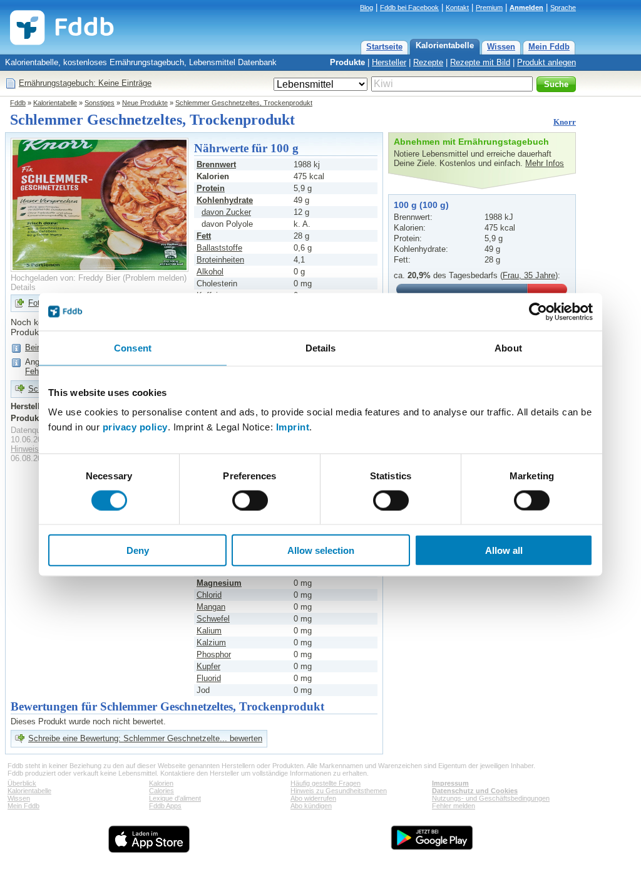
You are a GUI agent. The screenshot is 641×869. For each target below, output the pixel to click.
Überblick (22, 783)
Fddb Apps (165, 805)
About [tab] (508, 347)
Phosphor (214, 654)
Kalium (209, 630)
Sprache (563, 7)
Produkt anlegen (546, 62)
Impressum (450, 783)
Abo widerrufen (313, 798)
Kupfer (208, 666)
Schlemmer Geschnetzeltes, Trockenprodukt (243, 103)
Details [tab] (320, 347)
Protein (211, 188)
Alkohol (210, 271)
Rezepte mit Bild (480, 62)
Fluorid (209, 678)
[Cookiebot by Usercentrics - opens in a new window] (538, 311)
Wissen (501, 46)
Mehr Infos (544, 163)
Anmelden (526, 7)
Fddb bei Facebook (409, 7)
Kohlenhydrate (225, 200)
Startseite (384, 46)
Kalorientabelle (445, 45)
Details (23, 287)
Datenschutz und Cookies (475, 790)
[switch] (250, 500)
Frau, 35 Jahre (529, 275)
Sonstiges (100, 103)
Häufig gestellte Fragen (325, 783)
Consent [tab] (132, 347)
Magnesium (219, 583)
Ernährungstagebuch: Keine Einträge (85, 83)
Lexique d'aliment (175, 798)
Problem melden (154, 278)
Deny (137, 550)
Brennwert (216, 164)
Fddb (18, 103)
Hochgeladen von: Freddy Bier (65, 278)
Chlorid (209, 595)
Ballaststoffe (219, 247)
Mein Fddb (549, 46)
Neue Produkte (145, 103)
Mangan (211, 606)
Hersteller (389, 62)
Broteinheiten (220, 259)
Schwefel (213, 618)
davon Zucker (226, 212)
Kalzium (211, 642)
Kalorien (161, 783)
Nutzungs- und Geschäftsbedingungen (491, 798)
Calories (161, 790)
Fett (204, 236)
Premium (489, 7)
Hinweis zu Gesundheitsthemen (338, 790)
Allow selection (320, 550)
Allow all (504, 550)
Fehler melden (453, 805)
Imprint (293, 427)
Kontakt (457, 7)
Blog (366, 7)
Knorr (564, 122)
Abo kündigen (311, 805)
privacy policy (135, 427)
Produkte (347, 62)
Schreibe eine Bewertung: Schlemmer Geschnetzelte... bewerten (145, 738)
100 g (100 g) (421, 205)
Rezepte (428, 62)
